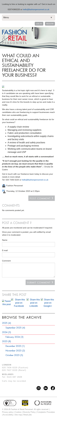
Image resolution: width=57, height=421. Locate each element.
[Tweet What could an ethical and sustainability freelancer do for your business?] (6, 303)
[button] (28, 323)
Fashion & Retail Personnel (14, 37)
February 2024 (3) (14, 336)
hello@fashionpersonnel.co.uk (36, 9)
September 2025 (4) (15, 327)
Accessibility (8, 415)
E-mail (5, 250)
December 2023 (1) (15, 345)
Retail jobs (27, 415)
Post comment (40, 198)
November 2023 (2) (15, 350)
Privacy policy (7, 412)
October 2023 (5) (14, 355)
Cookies (18, 412)
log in (39, 24)
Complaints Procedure (46, 412)
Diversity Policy (29, 412)
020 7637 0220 (9, 370)
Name (4, 240)
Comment (6, 261)
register (50, 24)
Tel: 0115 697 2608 (12, 377)
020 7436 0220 (9, 368)
